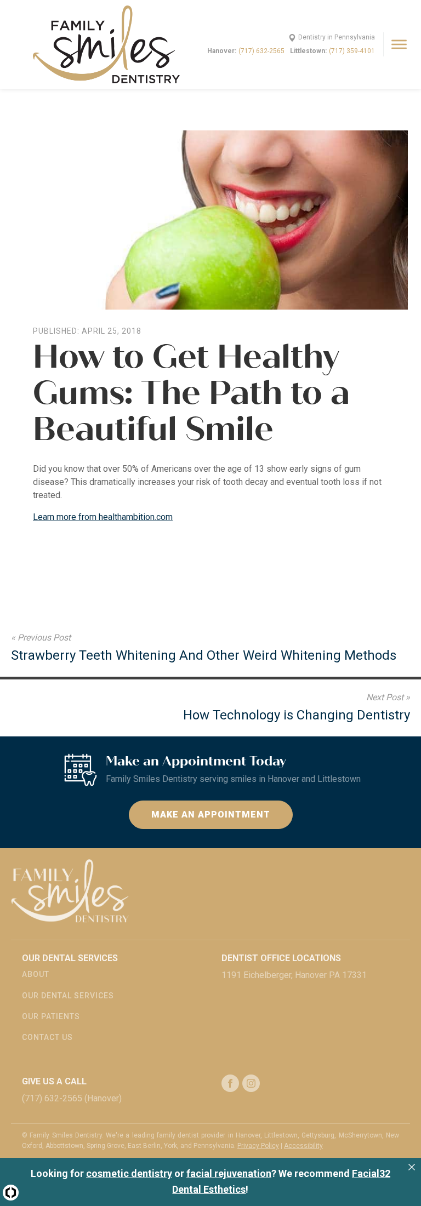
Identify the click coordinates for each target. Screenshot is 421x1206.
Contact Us (47, 1037)
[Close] (411, 1167)
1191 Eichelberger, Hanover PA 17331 (294, 975)
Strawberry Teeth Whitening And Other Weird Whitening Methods (203, 655)
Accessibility (303, 1146)
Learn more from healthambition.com (103, 517)
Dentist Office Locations (281, 958)
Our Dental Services (68, 995)
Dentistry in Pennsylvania (336, 37)
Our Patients (51, 1016)
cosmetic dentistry (129, 1173)
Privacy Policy (258, 1146)
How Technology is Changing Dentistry (296, 715)
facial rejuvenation (228, 1173)
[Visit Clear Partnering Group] (11, 1193)
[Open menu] (399, 44)
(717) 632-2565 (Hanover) (72, 1098)
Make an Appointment (210, 814)
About (35, 974)
